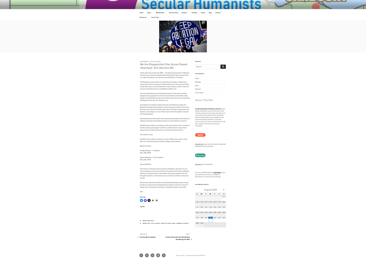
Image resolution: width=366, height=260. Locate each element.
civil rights (156, 223)
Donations (198, 164)
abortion (146, 223)
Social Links (155, 17)
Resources (143, 17)
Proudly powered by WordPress (195, 255)
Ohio (174, 223)
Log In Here (217, 172)
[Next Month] (224, 190)
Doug (159, 61)
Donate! (184, 12)
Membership (160, 12)
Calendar (194, 12)
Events (203, 12)
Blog (210, 12)
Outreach (198, 89)
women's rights (183, 223)
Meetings (198, 82)
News (197, 85)
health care (166, 223)
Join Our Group (173, 12)
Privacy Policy (180, 255)
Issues (197, 78)
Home (141, 12)
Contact (218, 12)
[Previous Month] (197, 190)
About (149, 12)
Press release (148, 220)
